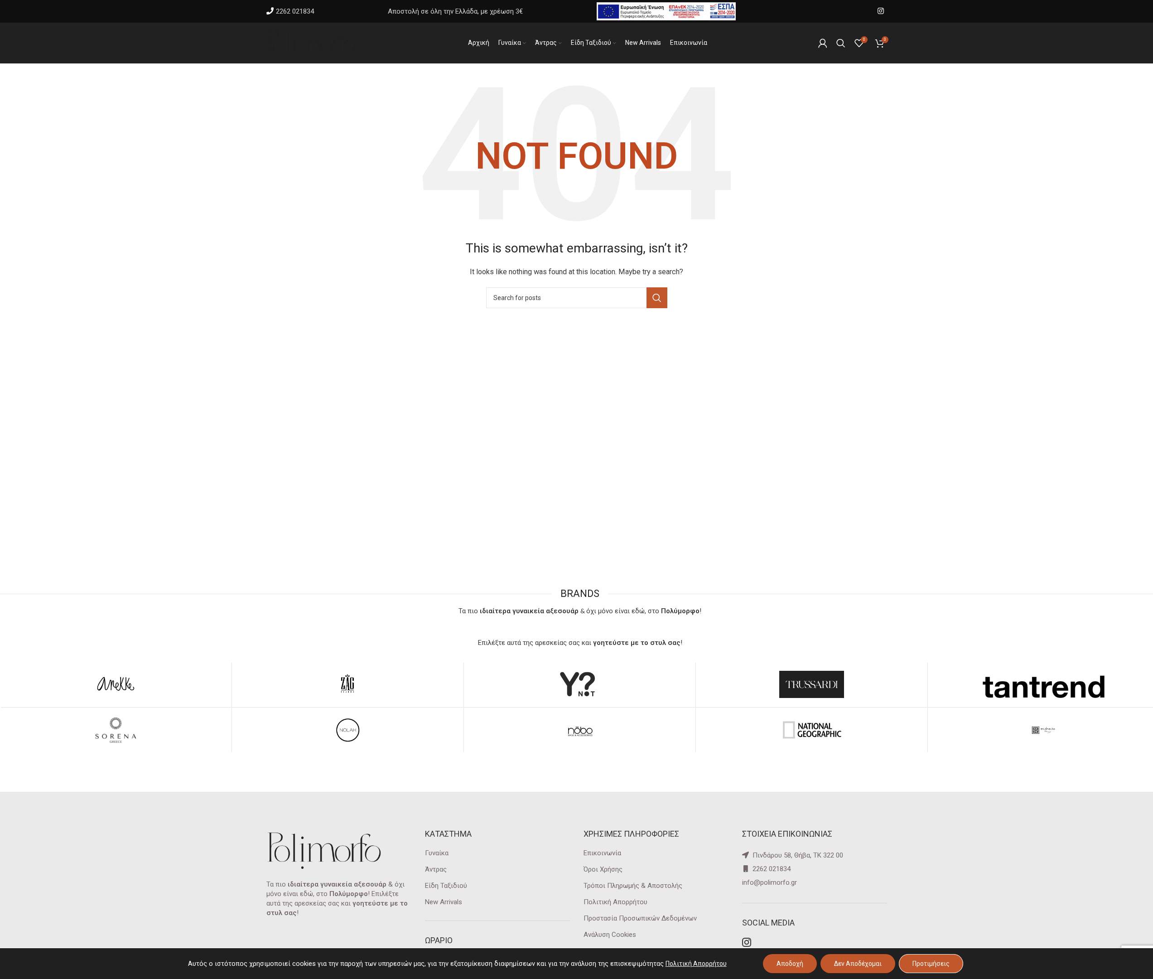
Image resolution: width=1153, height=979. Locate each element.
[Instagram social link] (880, 11)
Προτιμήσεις (931, 963)
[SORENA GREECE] (116, 730)
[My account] (823, 43)
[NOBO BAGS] (579, 730)
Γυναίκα (437, 853)
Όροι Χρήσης (603, 869)
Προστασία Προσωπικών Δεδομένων (640, 918)
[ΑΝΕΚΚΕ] (116, 684)
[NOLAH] (347, 730)
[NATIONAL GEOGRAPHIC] (811, 730)
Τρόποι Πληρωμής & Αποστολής (633, 886)
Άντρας (436, 869)
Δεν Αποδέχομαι (858, 963)
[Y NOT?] (579, 684)
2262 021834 (295, 11)
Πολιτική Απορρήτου (615, 902)
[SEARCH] (656, 297)
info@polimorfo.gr (769, 882)
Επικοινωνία (602, 853)
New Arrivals (443, 902)
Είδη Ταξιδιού (446, 886)
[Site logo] (311, 43)
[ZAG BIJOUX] (347, 684)
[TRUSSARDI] (811, 684)
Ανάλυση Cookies (610, 935)
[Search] (841, 43)
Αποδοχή (790, 963)
